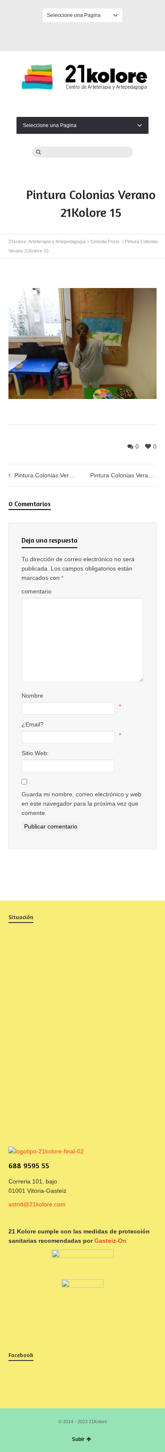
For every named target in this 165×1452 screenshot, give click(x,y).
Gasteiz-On (110, 1240)
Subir (78, 1439)
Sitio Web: (35, 753)
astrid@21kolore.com (37, 1204)
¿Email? (33, 724)
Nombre (32, 695)
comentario (37, 591)
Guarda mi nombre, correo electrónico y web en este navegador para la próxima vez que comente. (81, 803)
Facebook (82, 35)
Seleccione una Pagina (74, 15)
